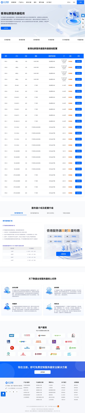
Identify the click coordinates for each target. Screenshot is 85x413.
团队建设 (63, 392)
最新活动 (76, 385)
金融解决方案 (39, 387)
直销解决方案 (39, 390)
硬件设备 (41, 2)
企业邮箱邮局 (26, 397)
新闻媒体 (63, 397)
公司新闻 (51, 387)
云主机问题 (51, 399)
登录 (74, 2)
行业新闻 (51, 385)
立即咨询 (6, 28)
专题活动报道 (66, 213)
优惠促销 (13, 2)
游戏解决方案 (39, 385)
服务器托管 (26, 387)
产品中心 (21, 2)
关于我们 (49, 2)
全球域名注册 (26, 392)
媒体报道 (63, 387)
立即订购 (78, 61)
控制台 (68, 2)
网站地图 (76, 399)
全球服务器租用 (27, 385)
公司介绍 (63, 385)
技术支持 (76, 390)
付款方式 (63, 399)
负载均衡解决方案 (40, 397)
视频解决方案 (39, 399)
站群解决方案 (39, 392)
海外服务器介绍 (18, 213)
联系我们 (76, 392)
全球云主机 (26, 390)
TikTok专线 (76, 397)
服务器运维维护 (27, 394)
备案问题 (51, 394)
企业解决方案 (39, 394)
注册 (80, 2)
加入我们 (63, 394)
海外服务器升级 (34, 213)
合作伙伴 (63, 390)
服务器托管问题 (52, 392)
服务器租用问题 (52, 390)
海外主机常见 (50, 213)
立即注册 (42, 372)
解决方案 (28, 2)
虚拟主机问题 (51, 397)
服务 (35, 2)
